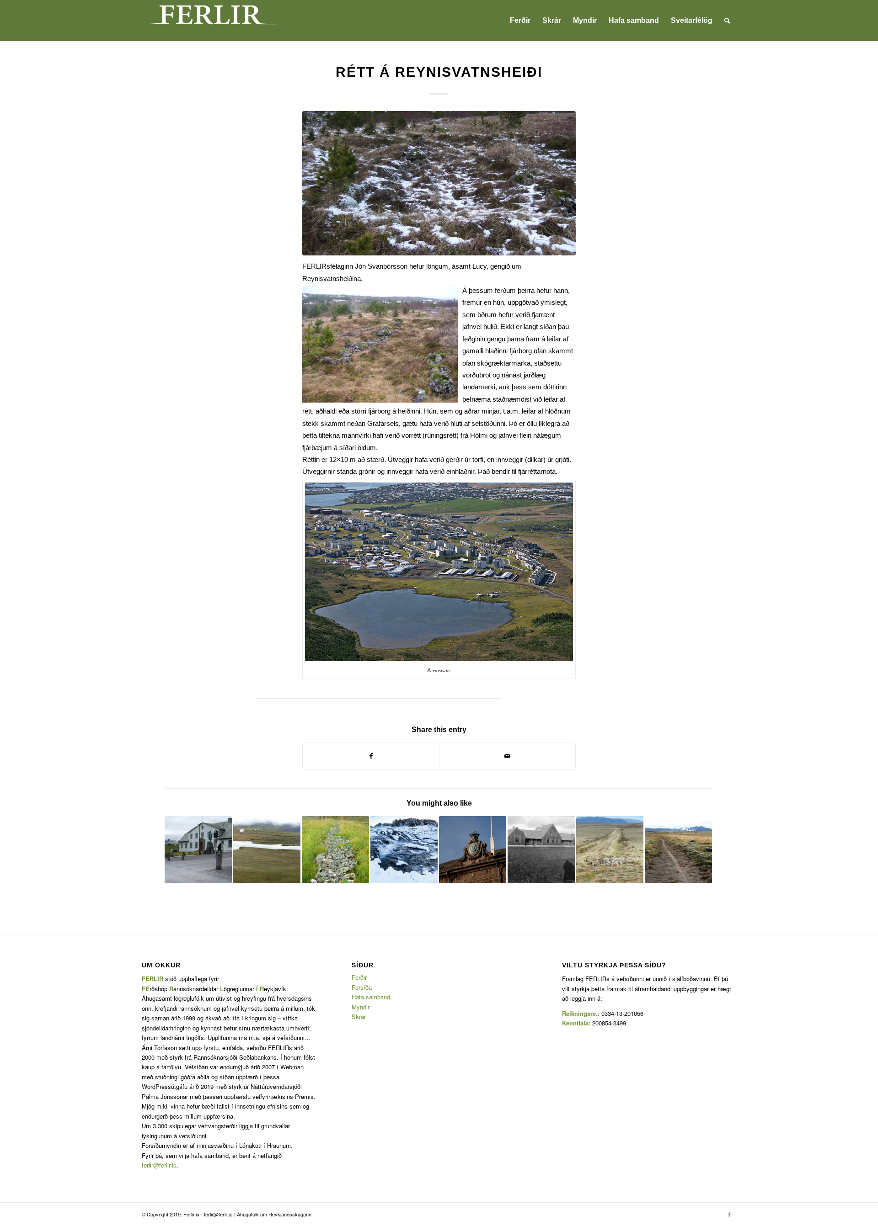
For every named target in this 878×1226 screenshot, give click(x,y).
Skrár (359, 1016)
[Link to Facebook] (729, 1214)
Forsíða (362, 987)
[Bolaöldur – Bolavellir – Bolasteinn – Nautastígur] (266, 849)
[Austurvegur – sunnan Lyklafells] (678, 849)
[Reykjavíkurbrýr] (198, 849)
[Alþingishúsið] (472, 849)
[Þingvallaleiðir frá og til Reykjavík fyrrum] (609, 849)
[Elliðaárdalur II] (404, 849)
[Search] (727, 20)
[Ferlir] (210, 20)
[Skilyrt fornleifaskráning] (335, 849)
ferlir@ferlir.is (159, 1165)
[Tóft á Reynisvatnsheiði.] (439, 183)
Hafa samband (371, 996)
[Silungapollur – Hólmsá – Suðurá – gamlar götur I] (541, 849)
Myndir (360, 1007)
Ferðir (359, 977)
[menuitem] (520, 20)
